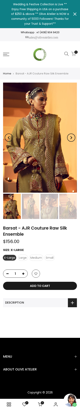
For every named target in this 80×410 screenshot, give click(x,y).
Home (7, 73)
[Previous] (9, 138)
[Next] (71, 138)
